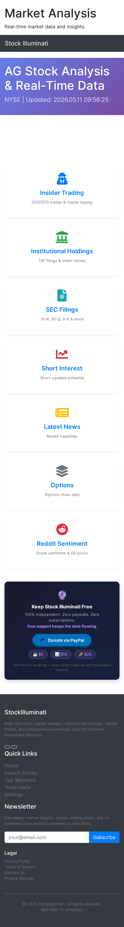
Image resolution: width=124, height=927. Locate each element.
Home (11, 766)
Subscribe (104, 837)
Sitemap (14, 794)
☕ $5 (38, 654)
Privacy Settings (19, 878)
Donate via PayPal (65, 640)
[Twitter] (7, 746)
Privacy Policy (17, 861)
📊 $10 (61, 654)
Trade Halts (18, 787)
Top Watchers (20, 780)
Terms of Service (20, 867)
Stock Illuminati (26, 43)
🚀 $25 (85, 654)
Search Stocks (21, 773)
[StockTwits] (14, 746)
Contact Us (15, 872)
